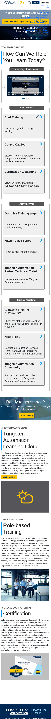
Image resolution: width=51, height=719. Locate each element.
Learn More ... (9, 477)
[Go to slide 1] (23, 98)
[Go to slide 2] (26, 98)
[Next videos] (46, 87)
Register (45, 3)
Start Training (27, 416)
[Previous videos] (4, 87)
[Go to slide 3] (28, 98)
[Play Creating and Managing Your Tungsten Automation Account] (25, 85)
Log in (35, 3)
